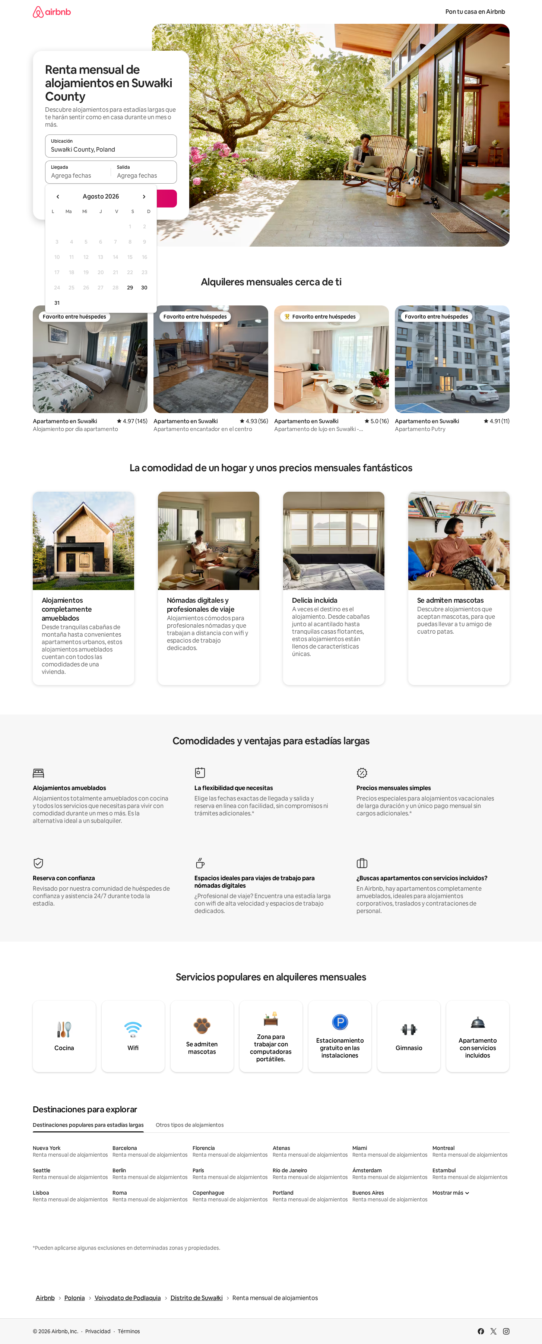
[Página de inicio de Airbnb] (52, 11)
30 (144, 287)
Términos (129, 1331)
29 (130, 287)
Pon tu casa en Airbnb (475, 12)
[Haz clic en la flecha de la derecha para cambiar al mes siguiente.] (144, 196)
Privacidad (98, 1331)
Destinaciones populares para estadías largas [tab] (88, 1125)
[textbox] (78, 175)
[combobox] (111, 149)
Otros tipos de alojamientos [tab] (190, 1125)
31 (57, 302)
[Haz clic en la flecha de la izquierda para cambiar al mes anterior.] (58, 196)
